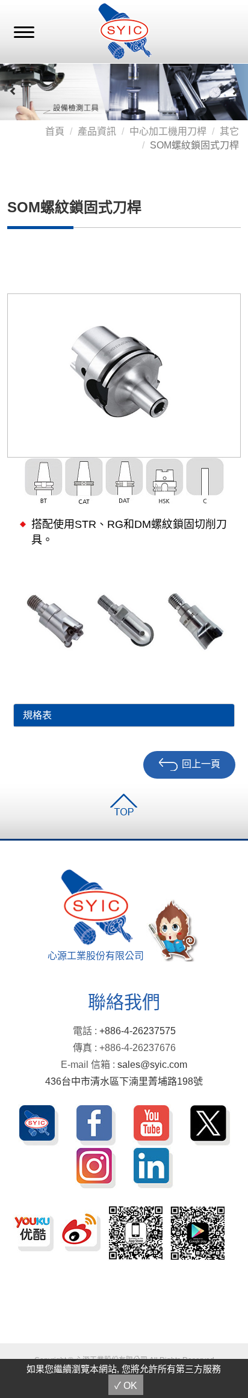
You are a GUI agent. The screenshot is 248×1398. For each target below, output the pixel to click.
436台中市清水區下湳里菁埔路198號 (124, 1081)
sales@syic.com (152, 1064)
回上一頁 (201, 764)
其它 (229, 131)
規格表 (37, 715)
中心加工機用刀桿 (167, 131)
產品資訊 (97, 131)
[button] (13, 91)
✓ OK (125, 1386)
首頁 (54, 131)
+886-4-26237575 (137, 1031)
